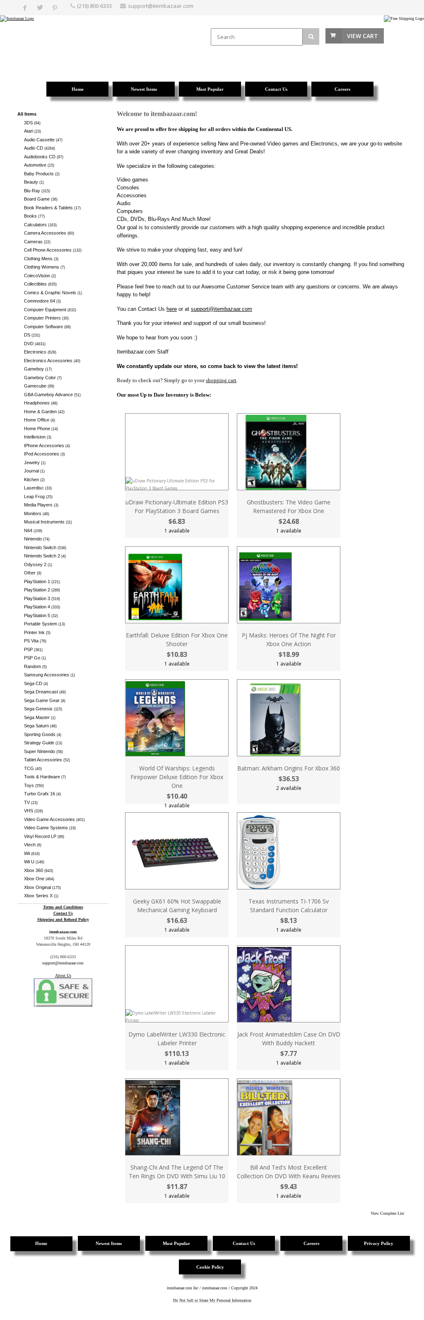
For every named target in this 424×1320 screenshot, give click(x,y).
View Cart (362, 36)
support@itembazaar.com (160, 6)
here (171, 309)
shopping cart (221, 380)
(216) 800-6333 (94, 6)
